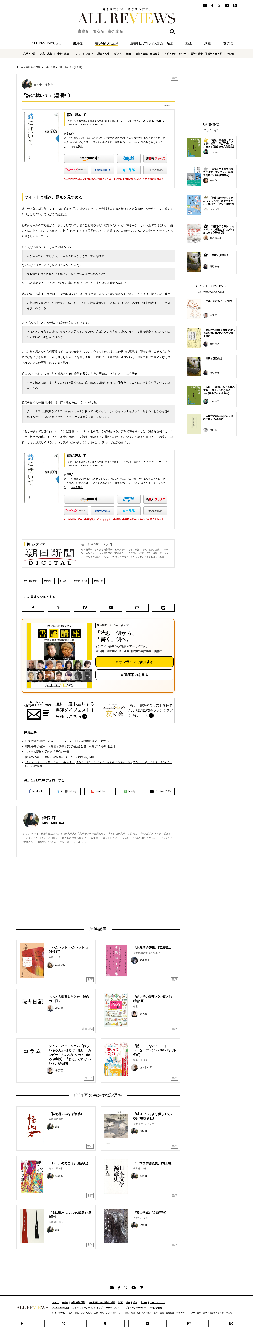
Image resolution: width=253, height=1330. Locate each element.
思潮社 (49, 581)
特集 (135, 1302)
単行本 (99, 581)
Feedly (131, 791)
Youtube (100, 791)
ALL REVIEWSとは (46, 43)
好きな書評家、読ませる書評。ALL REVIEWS (126, 16)
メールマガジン (163, 791)
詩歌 (64, 581)
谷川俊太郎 (31, 581)
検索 (172, 32)
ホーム (19, 67)
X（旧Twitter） (69, 791)
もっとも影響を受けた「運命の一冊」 (48, 751)
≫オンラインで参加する (135, 662)
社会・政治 (63, 53)
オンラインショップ (93, 1307)
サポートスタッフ (114, 1307)
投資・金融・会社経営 (148, 53)
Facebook (37, 791)
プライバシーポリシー (136, 1307)
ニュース (76, 1307)
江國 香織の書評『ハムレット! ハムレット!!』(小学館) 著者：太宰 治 (67, 741)
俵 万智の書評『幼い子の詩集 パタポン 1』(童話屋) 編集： (61, 757)
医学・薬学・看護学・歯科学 (206, 53)
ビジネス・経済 (122, 53)
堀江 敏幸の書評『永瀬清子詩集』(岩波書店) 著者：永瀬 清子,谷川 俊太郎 (70, 746)
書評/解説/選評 (106, 43)
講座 (207, 43)
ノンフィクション (83, 53)
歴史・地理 (103, 53)
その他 (230, 53)
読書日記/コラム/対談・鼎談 (151, 43)
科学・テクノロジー (175, 53)
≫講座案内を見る (134, 675)
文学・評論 (29, 53)
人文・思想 (46, 53)
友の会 (228, 43)
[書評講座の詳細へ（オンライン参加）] (59, 656)
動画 (188, 43)
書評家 (78, 43)
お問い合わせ (156, 1307)
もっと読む (77, 146)
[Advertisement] (65, 891)
